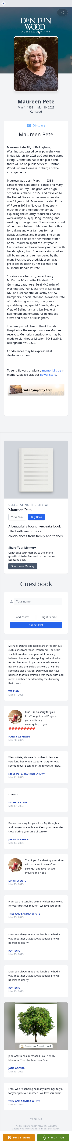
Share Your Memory (22, 566)
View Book (17, 517)
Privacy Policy (26, 1128)
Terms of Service (45, 1128)
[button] (36, 1026)
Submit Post (36, 625)
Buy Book (36, 517)
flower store (48, 375)
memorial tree (51, 370)
